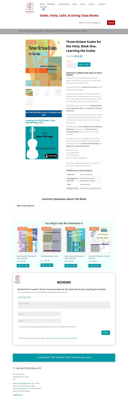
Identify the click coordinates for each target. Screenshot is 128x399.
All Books (50, 4)
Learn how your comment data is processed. (61, 338)
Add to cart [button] (23, 266)
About (91, 4)
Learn (82, 4)
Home (42, 4)
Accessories (63, 4)
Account (43, 7)
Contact (101, 4)
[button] (58, 42)
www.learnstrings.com (21, 388)
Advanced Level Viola (36, 31)
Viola (26, 31)
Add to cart (84, 64)
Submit (106, 333)
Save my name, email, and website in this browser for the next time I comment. (48, 327)
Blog (74, 4)
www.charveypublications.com (23, 383)
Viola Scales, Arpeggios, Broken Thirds (78, 166)
